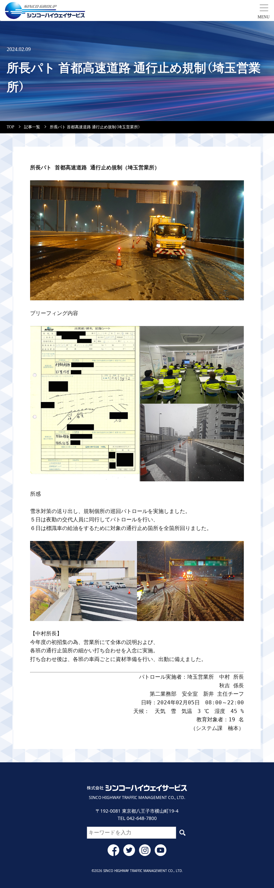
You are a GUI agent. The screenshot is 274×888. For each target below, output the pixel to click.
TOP (10, 127)
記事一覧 (32, 127)
